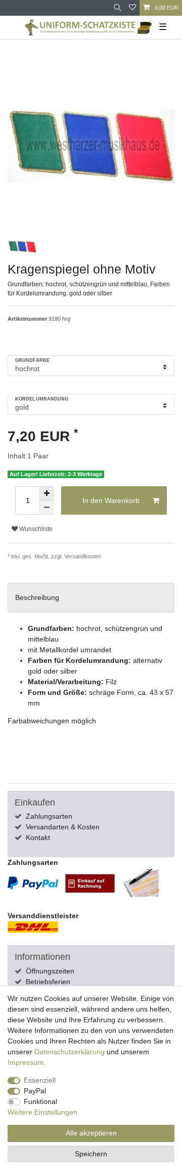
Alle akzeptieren (91, 1133)
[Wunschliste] (132, 8)
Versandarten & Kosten (63, 827)
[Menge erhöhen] (46, 493)
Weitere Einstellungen (42, 1112)
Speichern (91, 1154)
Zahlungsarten (49, 816)
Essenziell (40, 1080)
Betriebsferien (48, 982)
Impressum (25, 1062)
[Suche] (117, 8)
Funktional (40, 1101)
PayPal (35, 1091)
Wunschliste (35, 528)
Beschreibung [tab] (37, 597)
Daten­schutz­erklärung (69, 1052)
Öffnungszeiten (50, 971)
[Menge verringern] (46, 507)
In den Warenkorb (111, 500)
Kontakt (38, 837)
